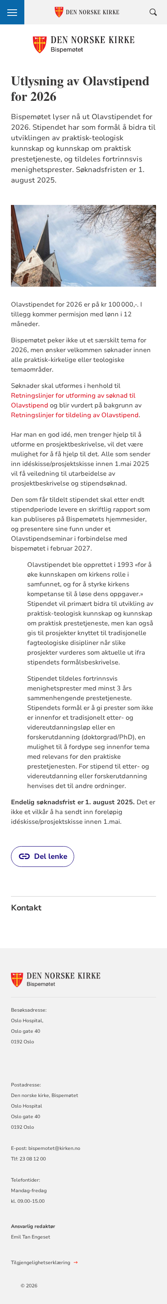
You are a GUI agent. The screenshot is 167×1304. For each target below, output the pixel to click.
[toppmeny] (12, 12)
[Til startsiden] (84, 44)
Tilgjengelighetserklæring (40, 1262)
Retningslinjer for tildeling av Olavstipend (75, 415)
